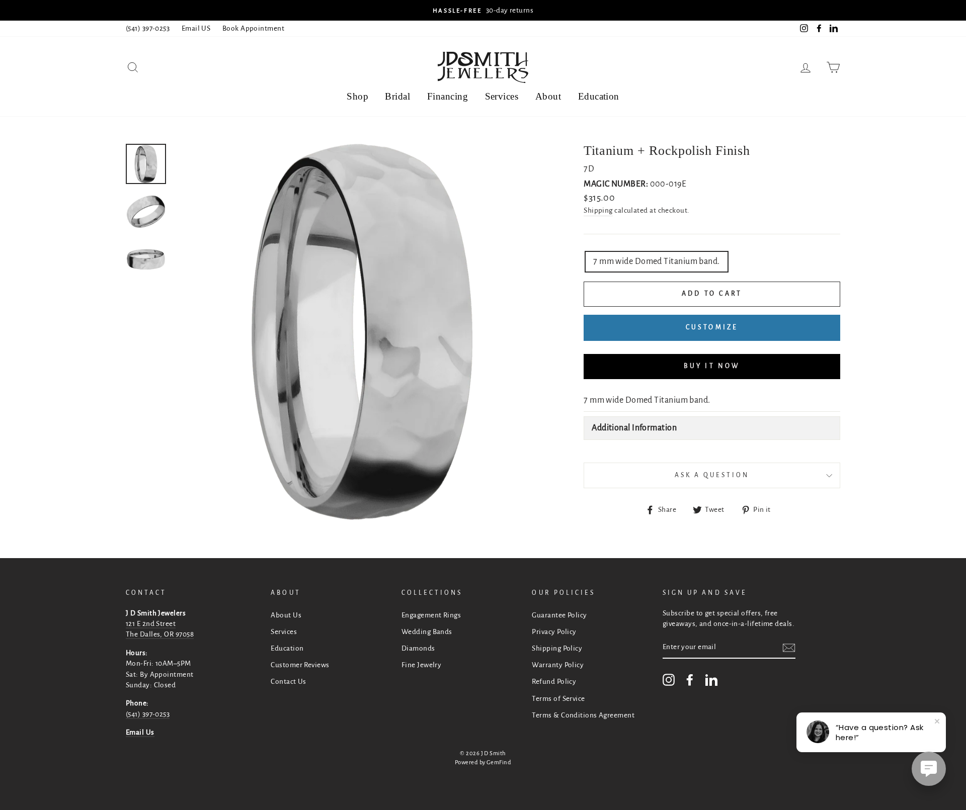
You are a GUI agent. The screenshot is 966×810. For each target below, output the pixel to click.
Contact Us (288, 681)
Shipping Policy (557, 648)
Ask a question (712, 475)
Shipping (598, 210)
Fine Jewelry (421, 665)
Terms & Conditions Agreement (583, 715)
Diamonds (418, 648)
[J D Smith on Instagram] (669, 680)
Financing (447, 96)
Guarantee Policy (559, 615)
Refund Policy (554, 681)
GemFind (499, 762)
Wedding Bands (426, 632)
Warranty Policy (558, 665)
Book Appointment (253, 28)
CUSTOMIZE (712, 327)
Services (502, 96)
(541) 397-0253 (148, 28)
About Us (286, 615)
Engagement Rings (431, 615)
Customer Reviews (300, 665)
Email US (196, 28)
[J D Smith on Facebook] (690, 680)
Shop (357, 96)
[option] (483, 10)
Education (598, 96)
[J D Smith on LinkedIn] (711, 680)
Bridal (397, 96)
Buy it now (712, 366)
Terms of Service (558, 698)
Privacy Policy (554, 632)
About (548, 96)
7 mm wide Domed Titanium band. (656, 261)
